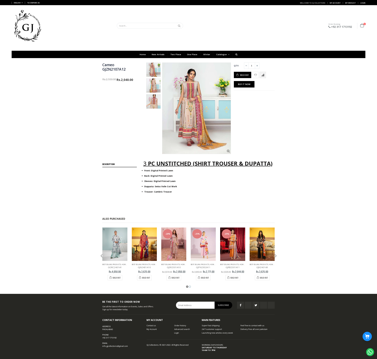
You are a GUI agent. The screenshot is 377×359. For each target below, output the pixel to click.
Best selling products (111, 264)
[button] (187, 286)
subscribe (223, 305)
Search (179, 26)
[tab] (119, 164)
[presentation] (101, 256)
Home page (126, 264)
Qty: (236, 65)
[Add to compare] (263, 75)
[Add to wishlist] (255, 75)
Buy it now (244, 84)
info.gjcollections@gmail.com (115, 346)
